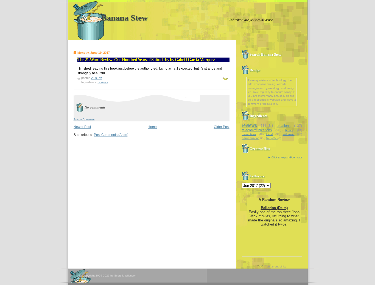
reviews (103, 82)
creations (283, 126)
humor (289, 130)
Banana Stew (124, 17)
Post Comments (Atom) (111, 135)
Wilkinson (289, 134)
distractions (249, 134)
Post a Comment (84, 119)
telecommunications (257, 130)
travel (269, 134)
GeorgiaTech (272, 138)
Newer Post (82, 127)
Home (152, 127)
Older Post (222, 127)
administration (250, 137)
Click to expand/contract (287, 157)
